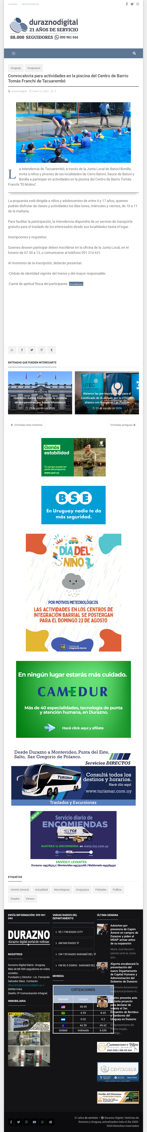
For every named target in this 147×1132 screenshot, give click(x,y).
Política (117, 889)
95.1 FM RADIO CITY (70, 931)
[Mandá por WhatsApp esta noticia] (12, 350)
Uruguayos (33, 68)
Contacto (13, 4)
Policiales (100, 889)
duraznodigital (19, 91)
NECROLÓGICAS (30, 4)
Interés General (20, 889)
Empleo (15, 898)
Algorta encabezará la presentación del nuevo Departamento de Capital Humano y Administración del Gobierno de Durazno (124, 972)
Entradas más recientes (28, 424)
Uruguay (16, 68)
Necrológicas (62, 889)
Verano (30, 898)
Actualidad (41, 889)
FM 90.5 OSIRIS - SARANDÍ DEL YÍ (76, 965)
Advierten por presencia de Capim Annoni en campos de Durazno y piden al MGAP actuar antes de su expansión (124, 934)
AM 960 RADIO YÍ (68, 943)
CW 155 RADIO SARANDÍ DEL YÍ (76, 954)
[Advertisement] (73, 313)
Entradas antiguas (121, 424)
